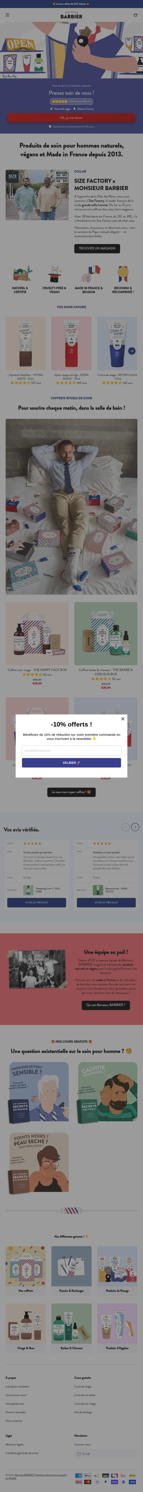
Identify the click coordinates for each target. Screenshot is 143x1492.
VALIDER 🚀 (71, 762)
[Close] (122, 718)
